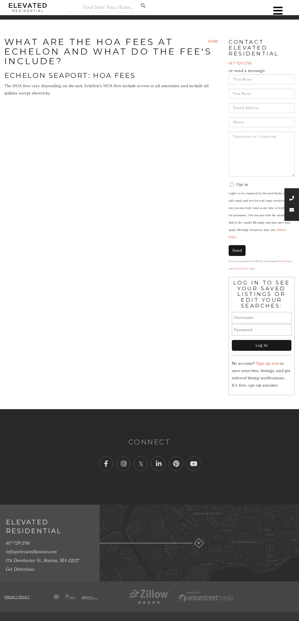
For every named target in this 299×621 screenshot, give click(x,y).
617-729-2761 (240, 63)
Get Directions (20, 569)
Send (237, 250)
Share (213, 41)
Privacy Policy (285, 261)
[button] (143, 5)
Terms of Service (241, 268)
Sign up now (267, 363)
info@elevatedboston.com (31, 551)
